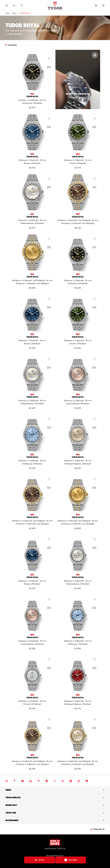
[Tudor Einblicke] (55, 797)
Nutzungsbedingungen (55, 856)
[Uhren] (55, 790)
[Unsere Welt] (55, 805)
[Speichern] (49, 59)
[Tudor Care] (55, 812)
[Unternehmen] (55, 820)
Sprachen (97, 829)
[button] (14, 5)
